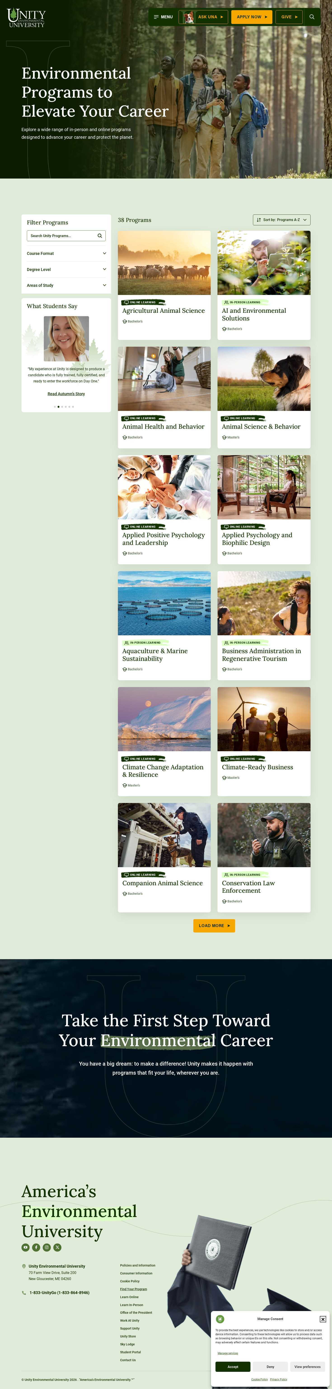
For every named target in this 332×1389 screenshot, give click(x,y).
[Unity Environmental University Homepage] (26, 17)
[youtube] (25, 1247)
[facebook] (36, 1247)
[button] (323, 1319)
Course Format (40, 253)
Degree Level (39, 269)
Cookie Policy (259, 1379)
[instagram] (47, 1247)
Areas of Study (40, 285)
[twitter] (57, 1247)
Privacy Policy (278, 1379)
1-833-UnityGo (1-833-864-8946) (59, 1292)
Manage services (228, 1353)
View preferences (308, 1367)
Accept (233, 1367)
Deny (270, 1367)
